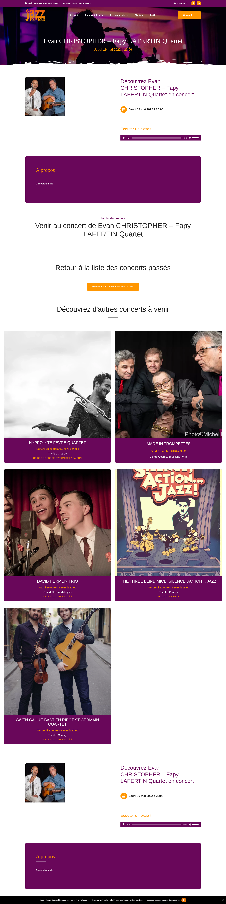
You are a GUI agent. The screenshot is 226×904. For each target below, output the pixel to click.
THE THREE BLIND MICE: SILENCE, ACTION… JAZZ (168, 581)
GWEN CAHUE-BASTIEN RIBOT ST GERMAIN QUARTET (57, 722)
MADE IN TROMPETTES (169, 444)
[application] (160, 138)
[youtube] (199, 3)
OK (184, 900)
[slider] (195, 137)
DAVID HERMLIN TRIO (57, 581)
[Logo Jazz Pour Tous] (35, 10)
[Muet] (190, 138)
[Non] (222, 900)
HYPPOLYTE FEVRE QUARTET (57, 442)
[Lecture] (124, 138)
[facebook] (193, 3)
